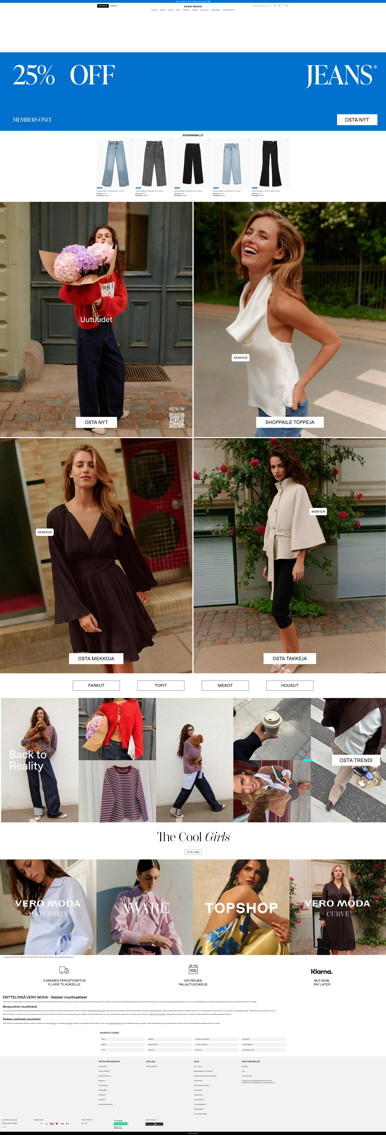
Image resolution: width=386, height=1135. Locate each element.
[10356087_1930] (96, 457)
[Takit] (290, 574)
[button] (115, 123)
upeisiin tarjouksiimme (116, 1116)
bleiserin (53, 1116)
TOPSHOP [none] (113, 6)
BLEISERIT (246, 1132)
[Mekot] (96, 574)
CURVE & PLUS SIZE (202, 1132)
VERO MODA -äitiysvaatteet (96, 1103)
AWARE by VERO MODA (157, 1107)
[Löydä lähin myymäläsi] (275, 6)
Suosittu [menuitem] (170, 10)
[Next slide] (288, 124)
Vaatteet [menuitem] (162, 10)
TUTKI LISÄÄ (193, 945)
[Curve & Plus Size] (338, 999)
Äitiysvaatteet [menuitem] (215, 10)
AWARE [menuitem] (195, 10)
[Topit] (290, 338)
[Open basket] (287, 6)
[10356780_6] (290, 220)
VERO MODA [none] (103, 6)
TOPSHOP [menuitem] (186, 10)
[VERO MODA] (193, 7)
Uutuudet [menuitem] (154, 10)
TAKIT (103, 1132)
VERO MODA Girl (155, 1103)
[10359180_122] (290, 457)
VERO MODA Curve (241, 1103)
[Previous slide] (98, 124)
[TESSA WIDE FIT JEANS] (193, 720)
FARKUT (151, 1132)
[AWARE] (144, 999)
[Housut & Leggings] (290, 645)
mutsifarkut (69, 1116)
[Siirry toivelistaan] (283, 6)
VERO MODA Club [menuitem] (229, 10)
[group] (115, 128)
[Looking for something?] (270, 5)
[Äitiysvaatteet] (48, 999)
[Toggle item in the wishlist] (132, 100)
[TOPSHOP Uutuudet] (241, 999)
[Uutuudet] (96, 279)
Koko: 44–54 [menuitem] (204, 10)
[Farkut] (193, 51)
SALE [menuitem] (178, 10)
